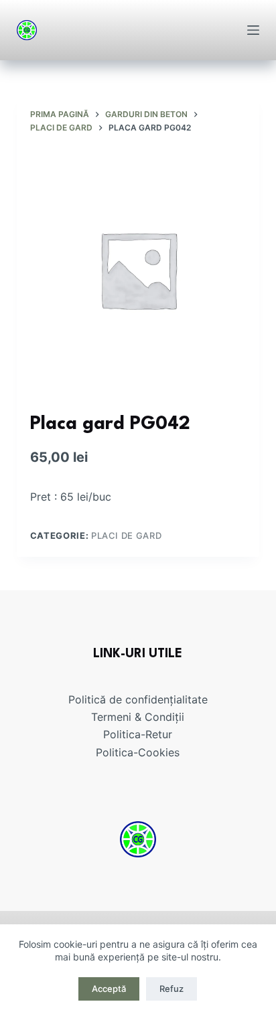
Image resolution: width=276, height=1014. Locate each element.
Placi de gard (126, 535)
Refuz (171, 988)
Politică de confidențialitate (138, 699)
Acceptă (109, 988)
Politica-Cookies (138, 752)
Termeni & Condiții (137, 717)
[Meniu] (253, 30)
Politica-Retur (137, 734)
